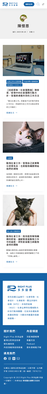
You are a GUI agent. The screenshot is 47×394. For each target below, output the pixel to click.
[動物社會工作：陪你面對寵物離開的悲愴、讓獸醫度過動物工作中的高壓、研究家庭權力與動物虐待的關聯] (23, 210)
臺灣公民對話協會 (12, 340)
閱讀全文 (10, 112)
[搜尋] (38, 4)
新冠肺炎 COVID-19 (14, 85)
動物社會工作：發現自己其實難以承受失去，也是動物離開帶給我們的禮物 (22, 165)
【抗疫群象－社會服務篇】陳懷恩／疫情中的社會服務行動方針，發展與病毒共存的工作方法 (22, 92)
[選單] (43, 4)
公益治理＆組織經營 (31, 81)
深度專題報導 (33, 336)
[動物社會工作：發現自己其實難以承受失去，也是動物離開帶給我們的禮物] (23, 137)
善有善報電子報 (34, 347)
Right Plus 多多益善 (13, 336)
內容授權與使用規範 (13, 347)
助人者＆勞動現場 (13, 231)
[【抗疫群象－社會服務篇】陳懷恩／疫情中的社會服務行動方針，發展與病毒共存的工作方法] (23, 60)
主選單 (9, 158)
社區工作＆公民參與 (14, 81)
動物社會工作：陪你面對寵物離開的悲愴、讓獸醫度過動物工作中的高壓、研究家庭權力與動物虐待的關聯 (22, 240)
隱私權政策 (9, 343)
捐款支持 (29, 4)
